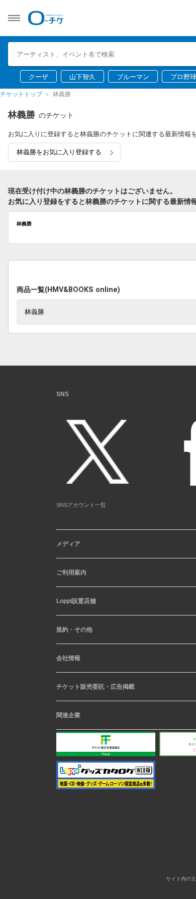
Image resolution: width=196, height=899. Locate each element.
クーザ (38, 77)
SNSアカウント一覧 (81, 509)
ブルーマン (133, 77)
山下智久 (82, 77)
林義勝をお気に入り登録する (59, 152)
